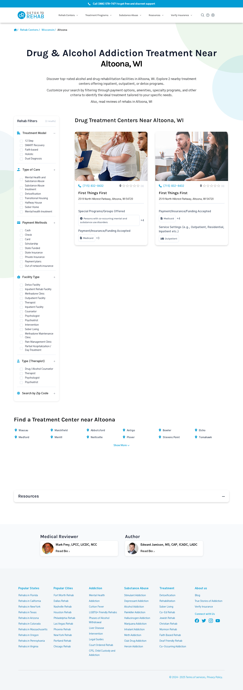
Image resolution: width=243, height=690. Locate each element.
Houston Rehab (63, 612)
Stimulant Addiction (135, 595)
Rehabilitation (167, 601)
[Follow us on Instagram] (211, 620)
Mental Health (97, 595)
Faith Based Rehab (170, 635)
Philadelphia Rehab (64, 618)
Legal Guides (96, 639)
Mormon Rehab (168, 629)
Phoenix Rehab (62, 629)
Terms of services (195, 677)
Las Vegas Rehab (63, 624)
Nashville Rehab (63, 607)
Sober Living (166, 607)
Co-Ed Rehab (167, 612)
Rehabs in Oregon (28, 635)
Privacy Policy (214, 677)
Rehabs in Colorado (29, 624)
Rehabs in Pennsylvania (31, 641)
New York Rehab (63, 635)
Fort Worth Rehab (64, 595)
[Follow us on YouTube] (218, 620)
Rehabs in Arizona (28, 618)
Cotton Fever (96, 607)
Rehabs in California (29, 601)
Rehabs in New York (29, 607)
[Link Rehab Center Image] (111, 156)
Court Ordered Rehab (101, 645)
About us (201, 588)
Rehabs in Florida (28, 595)
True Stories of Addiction (208, 601)
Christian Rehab (168, 624)
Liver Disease (96, 628)
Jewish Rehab (167, 618)
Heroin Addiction (133, 646)
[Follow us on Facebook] (197, 620)
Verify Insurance (204, 607)
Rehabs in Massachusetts (32, 629)
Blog (197, 595)
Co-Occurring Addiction (172, 646)
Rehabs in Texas (27, 612)
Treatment (166, 588)
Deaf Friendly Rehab (170, 641)
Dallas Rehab (61, 601)
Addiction (95, 588)
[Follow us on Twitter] (204, 620)
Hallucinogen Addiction (137, 618)
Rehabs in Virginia (28, 646)
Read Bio (62, 551)
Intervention (96, 634)
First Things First (92, 193)
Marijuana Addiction (135, 624)
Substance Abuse (136, 588)
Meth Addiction (132, 635)
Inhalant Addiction (134, 629)
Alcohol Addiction (134, 607)
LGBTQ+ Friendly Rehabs (103, 612)
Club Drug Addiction (135, 641)
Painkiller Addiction (134, 612)
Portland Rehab (62, 641)
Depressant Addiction (136, 601)
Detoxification (167, 595)
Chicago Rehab (62, 646)
